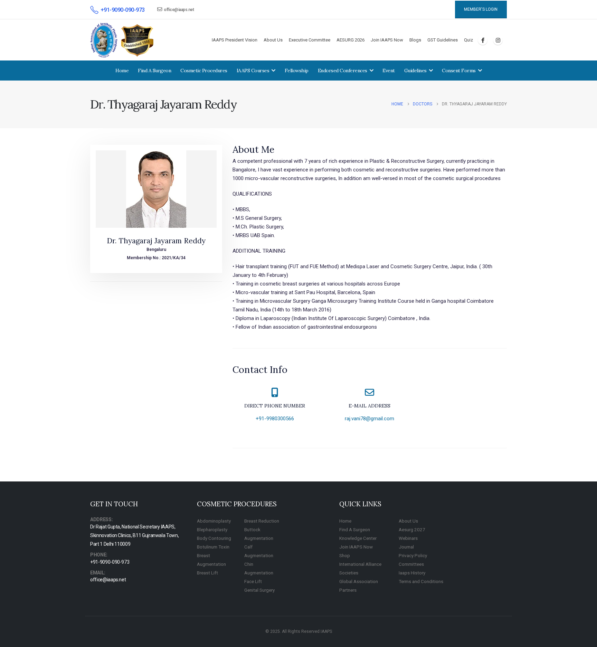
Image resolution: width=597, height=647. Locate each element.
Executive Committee (309, 40)
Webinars (408, 538)
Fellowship (297, 70)
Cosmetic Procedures (203, 70)
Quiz (468, 40)
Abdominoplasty (214, 521)
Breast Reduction (261, 521)
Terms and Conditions (421, 581)
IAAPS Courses (253, 70)
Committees (411, 564)
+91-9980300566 (275, 418)
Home (122, 70)
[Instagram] (498, 40)
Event (388, 70)
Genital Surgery (259, 590)
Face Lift (253, 581)
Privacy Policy (413, 555)
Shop (344, 555)
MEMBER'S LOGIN (481, 9)
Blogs (415, 40)
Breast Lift (207, 572)
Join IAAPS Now (387, 40)
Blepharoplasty (212, 529)
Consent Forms (459, 70)
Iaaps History (412, 572)
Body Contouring (214, 538)
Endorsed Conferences (342, 70)
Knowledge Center (358, 538)
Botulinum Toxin (213, 547)
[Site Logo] (122, 40)
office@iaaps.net (179, 9)
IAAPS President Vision (234, 40)
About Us (273, 40)
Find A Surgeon (154, 70)
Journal (406, 547)
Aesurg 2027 (412, 529)
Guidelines (415, 70)
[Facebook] (482, 40)
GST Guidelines (442, 40)
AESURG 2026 (350, 40)
